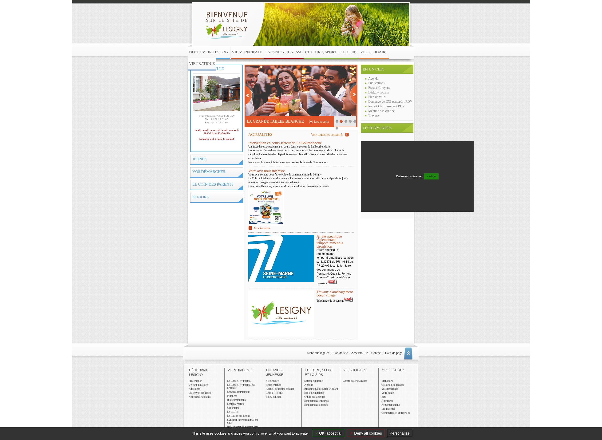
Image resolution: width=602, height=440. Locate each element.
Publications (376, 83)
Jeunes (199, 159)
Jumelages (194, 388)
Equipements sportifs (316, 404)
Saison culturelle (313, 380)
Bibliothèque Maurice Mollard (321, 388)
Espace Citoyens (379, 88)
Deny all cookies (367, 433)
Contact (376, 353)
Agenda (373, 78)
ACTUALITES (295, 134)
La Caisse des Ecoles (238, 415)
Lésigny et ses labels (200, 392)
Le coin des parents (213, 184)
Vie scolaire (272, 380)
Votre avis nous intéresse (266, 171)
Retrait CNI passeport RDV (386, 106)
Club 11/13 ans (274, 392)
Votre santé (387, 392)
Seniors (200, 197)
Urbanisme (233, 407)
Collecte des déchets (392, 384)
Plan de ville (376, 97)
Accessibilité (359, 353)
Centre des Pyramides (355, 380)
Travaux (373, 115)
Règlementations (390, 404)
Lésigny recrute (378, 92)
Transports (387, 380)
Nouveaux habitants (200, 396)
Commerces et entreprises (395, 412)
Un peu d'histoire (198, 384)
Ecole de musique (314, 392)
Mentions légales (318, 353)
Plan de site (340, 353)
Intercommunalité (236, 399)
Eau (383, 396)
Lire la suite (321, 121)
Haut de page (393, 353)
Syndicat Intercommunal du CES (242, 421)
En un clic (373, 69)
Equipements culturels (316, 400)
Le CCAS (232, 411)
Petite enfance (273, 384)
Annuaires (387, 400)
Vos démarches (208, 171)
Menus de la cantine (381, 111)
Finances (232, 395)
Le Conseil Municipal (239, 380)
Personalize (400, 433)
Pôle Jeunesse (273, 396)
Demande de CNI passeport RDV (390, 101)
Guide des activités (314, 396)
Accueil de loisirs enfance (280, 388)
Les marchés (388, 408)
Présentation (195, 380)
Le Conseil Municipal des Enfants (241, 386)
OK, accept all (330, 433)
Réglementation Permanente (242, 426)
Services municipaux (238, 391)
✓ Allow (431, 176)
